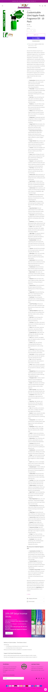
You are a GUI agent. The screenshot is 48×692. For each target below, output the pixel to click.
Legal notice (28, 689)
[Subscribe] (22, 678)
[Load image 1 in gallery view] (5, 35)
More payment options (36, 40)
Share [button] (29, 594)
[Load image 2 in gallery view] (10, 35)
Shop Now (9, 633)
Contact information (22, 689)
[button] (2, 5)
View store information (32, 47)
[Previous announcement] (2, 1)
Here (6, 670)
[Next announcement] (45, 1)
